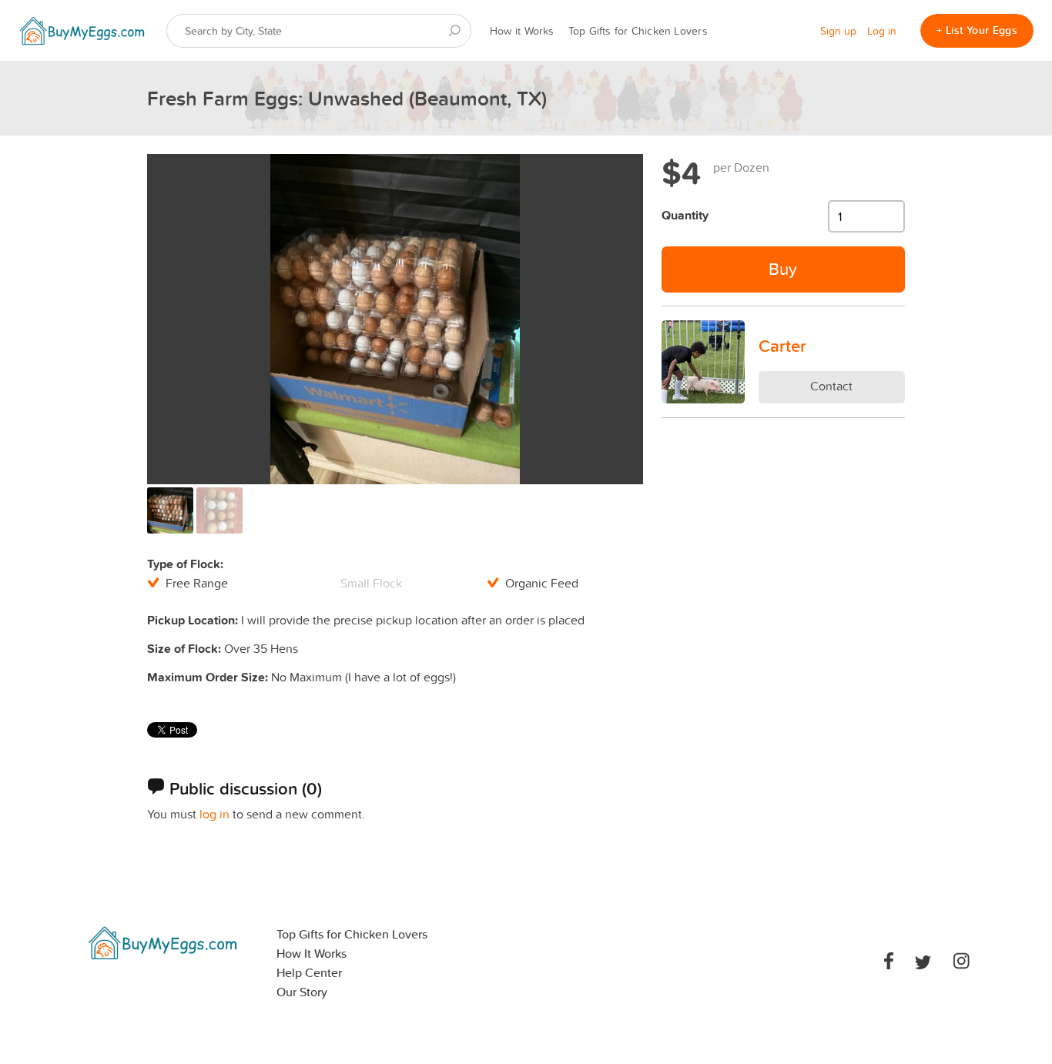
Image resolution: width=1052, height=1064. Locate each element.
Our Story (301, 992)
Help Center (309, 973)
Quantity (685, 215)
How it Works (522, 30)
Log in (881, 30)
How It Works (311, 953)
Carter (782, 345)
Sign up (838, 30)
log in (214, 813)
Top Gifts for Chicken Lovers (638, 30)
